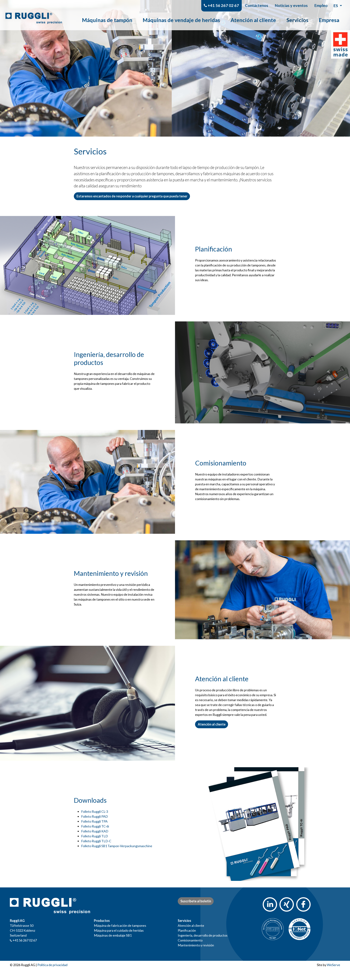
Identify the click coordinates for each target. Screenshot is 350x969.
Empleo (321, 5)
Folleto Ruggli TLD (94, 836)
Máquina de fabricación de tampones (120, 925)
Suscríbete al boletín (195, 901)
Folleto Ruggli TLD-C (96, 841)
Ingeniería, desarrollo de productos (203, 935)
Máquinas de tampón (107, 20)
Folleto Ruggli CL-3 (94, 811)
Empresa (329, 20)
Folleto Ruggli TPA (94, 821)
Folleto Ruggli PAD (94, 816)
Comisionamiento (190, 940)
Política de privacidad (52, 965)
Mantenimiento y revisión (196, 945)
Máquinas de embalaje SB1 (113, 935)
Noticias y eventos (291, 5)
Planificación (187, 930)
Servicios (297, 20)
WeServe (333, 965)
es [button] (336, 5)
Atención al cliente (253, 20)
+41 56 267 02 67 (223, 5)
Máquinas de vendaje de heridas (181, 20)
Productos (102, 921)
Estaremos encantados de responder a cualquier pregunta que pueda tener (132, 196)
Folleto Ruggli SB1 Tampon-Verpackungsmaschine (116, 846)
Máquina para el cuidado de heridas (119, 930)
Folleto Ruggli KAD (94, 831)
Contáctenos (256, 5)
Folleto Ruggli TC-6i (95, 826)
